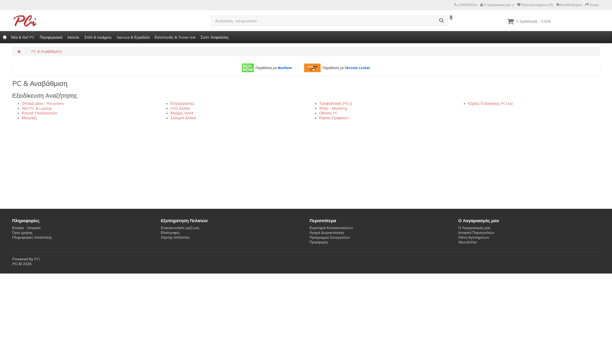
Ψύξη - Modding (333, 108)
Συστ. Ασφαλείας (215, 37)
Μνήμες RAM (181, 113)
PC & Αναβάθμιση (46, 51)
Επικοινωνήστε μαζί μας (180, 228)
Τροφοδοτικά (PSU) (335, 103)
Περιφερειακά (51, 37)
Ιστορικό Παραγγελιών (476, 232)
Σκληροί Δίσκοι (183, 117)
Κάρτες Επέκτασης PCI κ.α (490, 103)
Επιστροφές (170, 232)
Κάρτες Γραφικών (334, 117)
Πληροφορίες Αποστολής (32, 237)
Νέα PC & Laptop (37, 108)
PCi (37, 259)
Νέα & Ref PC (23, 37)
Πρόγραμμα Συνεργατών (330, 237)
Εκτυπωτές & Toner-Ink (175, 37)
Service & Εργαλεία (133, 37)
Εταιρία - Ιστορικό (26, 228)
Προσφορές (319, 242)
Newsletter (467, 242)
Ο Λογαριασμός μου (474, 228)
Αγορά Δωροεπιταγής (327, 232)
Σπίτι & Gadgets (98, 37)
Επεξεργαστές (182, 103)
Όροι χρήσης (22, 232)
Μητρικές (29, 117)
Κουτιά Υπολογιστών (39, 113)
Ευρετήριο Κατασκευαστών (331, 228)
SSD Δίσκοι (180, 108)
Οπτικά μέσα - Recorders (43, 103)
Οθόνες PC (328, 113)
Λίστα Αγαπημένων (473, 237)
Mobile (73, 37)
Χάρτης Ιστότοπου (175, 237)
